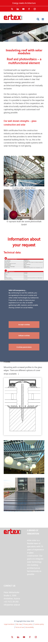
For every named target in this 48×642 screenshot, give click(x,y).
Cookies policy (39, 624)
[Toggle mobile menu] (43, 19)
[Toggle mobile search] (38, 19)
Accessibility (29, 627)
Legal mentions (9, 624)
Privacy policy (27, 624)
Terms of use (19, 627)
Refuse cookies (24, 335)
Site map (19, 624)
